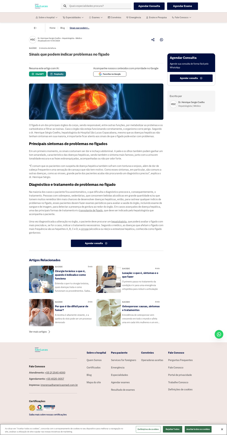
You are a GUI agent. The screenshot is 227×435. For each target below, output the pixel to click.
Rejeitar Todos (172, 429)
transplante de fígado (91, 210)
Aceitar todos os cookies (198, 429)
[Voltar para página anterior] (35, 28)
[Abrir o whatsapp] (219, 334)
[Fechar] (222, 429)
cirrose (85, 229)
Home (52, 28)
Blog (62, 28)
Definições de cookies (180, 389)
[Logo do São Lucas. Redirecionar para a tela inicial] (41, 6)
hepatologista (119, 221)
